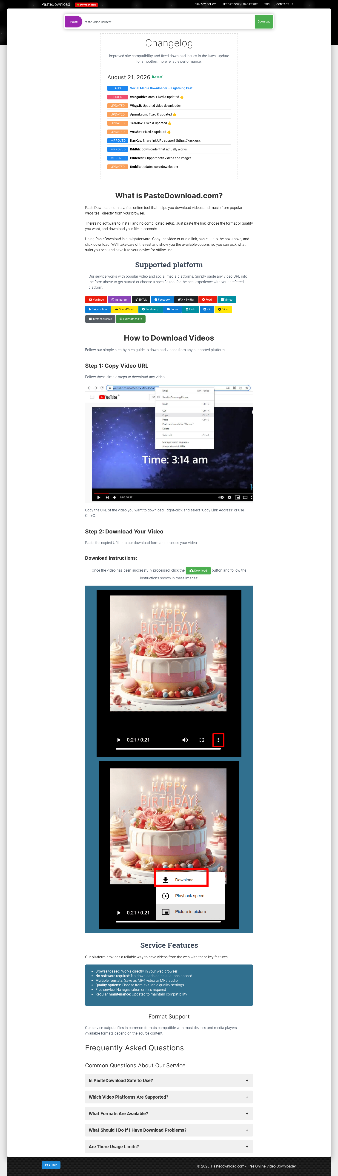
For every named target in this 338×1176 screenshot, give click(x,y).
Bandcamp (152, 309)
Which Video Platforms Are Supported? (128, 1097)
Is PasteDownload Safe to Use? (121, 1080)
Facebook (163, 299)
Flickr (192, 309)
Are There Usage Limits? (114, 1146)
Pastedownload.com (227, 1166)
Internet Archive (102, 319)
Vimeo (228, 299)
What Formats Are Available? (118, 1113)
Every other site (132, 319)
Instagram (121, 299)
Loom (174, 309)
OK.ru (225, 309)
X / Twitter (187, 299)
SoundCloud (126, 309)
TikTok (142, 299)
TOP (52, 1164)
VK (208, 309)
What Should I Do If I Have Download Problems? (137, 1130)
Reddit (209, 299)
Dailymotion (99, 309)
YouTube (98, 299)
